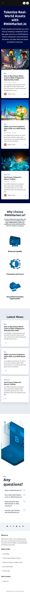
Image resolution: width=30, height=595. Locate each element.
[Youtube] (7, 526)
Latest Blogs (6, 554)
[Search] (24, 3)
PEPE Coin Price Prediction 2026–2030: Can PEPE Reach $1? (14, 128)
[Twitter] (13, 526)
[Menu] (27, 3)
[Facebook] (10, 526)
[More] (24, 94)
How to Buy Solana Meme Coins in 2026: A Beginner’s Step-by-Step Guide (14, 78)
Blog (5, 73)
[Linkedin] (19, 526)
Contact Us (5, 581)
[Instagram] (16, 526)
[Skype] (23, 526)
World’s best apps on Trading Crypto (12, 562)
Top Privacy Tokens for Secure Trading (12, 178)
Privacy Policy (6, 571)
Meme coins (7, 174)
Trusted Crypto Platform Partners (12, 558)
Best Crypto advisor (8, 566)
